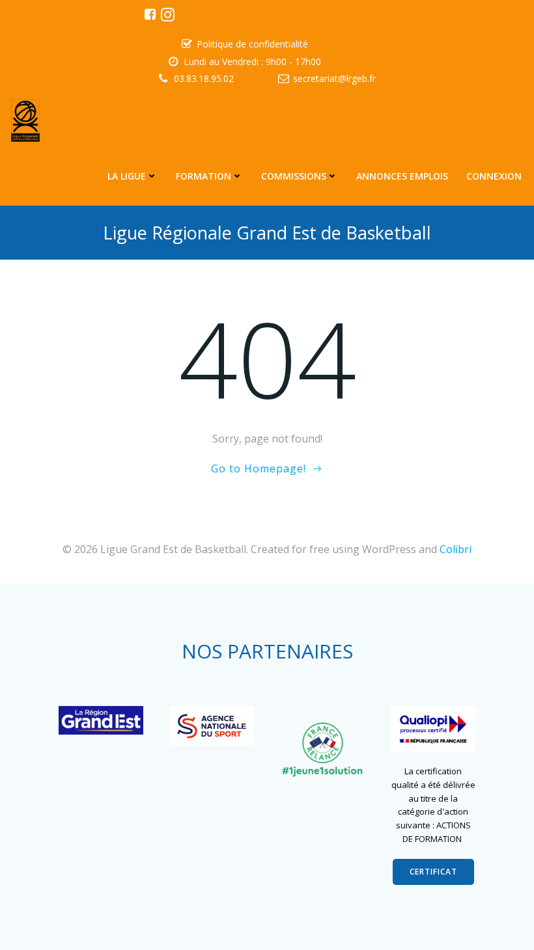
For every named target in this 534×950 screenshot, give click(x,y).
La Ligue (126, 176)
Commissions (293, 176)
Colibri (455, 549)
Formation (203, 176)
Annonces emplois (402, 176)
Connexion (494, 176)
